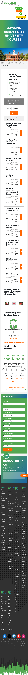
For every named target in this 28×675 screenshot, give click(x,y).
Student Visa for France (24, 493)
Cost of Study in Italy (17, 525)
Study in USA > (18, 62)
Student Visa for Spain (24, 519)
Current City (6, 428)
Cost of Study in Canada (17, 569)
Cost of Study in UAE (17, 587)
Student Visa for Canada (24, 568)
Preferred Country (8, 433)
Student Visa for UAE (24, 585)
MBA (2, 596)
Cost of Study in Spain (17, 520)
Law (2, 624)
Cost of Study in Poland (17, 531)
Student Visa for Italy (24, 524)
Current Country (7, 418)
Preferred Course (8, 438)
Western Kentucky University (13, 329)
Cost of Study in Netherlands (18, 504)
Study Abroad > (10, 62)
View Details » (13, 338)
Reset (14, 113)
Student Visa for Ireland (24, 514)
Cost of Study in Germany (17, 499)
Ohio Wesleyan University (24, 364)
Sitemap (17, 611)
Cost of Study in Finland (17, 536)
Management (4, 598)
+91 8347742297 (22, 17)
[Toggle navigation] (3, 11)
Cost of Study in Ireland (17, 515)
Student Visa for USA (24, 563)
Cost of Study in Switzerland (17, 509)
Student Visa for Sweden (24, 540)
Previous (3, 368)
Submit (8, 449)
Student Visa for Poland (24, 529)
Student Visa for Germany (24, 498)
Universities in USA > (6, 64)
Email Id (5, 407)
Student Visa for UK (24, 557)
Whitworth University (18, 364)
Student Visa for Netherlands (25, 503)
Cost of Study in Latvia (17, 546)
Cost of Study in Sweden (17, 541)
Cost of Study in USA (17, 564)
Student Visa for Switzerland (24, 508)
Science (3, 606)
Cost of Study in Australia (17, 574)
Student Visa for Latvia (24, 545)
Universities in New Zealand (11, 563)
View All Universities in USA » (16, 387)
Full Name (6, 401)
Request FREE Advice (19, 11)
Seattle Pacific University (13, 364)
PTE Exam (10, 613)
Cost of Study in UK (17, 559)
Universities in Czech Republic (11, 540)
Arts (2, 608)
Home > (3, 62)
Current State (7, 423)
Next (24, 368)
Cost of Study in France (17, 494)
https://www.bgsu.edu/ (15, 95)
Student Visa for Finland (24, 535)
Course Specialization (9, 443)
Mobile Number (7, 413)
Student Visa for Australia (24, 573)
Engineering (4, 599)
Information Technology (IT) (4, 603)
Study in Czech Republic (3, 526)
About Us (17, 594)
